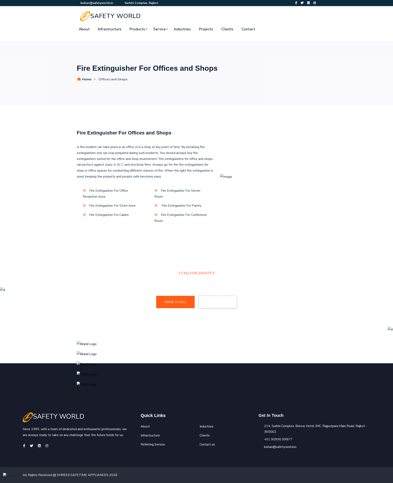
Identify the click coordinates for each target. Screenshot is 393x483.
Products (137, 29)
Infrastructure (109, 29)
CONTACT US (217, 302)
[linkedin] (308, 3)
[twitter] (302, 3)
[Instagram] (314, 3)
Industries (182, 29)
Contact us (207, 444)
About (84, 29)
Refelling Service (153, 444)
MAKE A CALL (175, 302)
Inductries (206, 426)
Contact (248, 29)
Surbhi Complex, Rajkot (141, 3)
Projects (206, 29)
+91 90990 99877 (278, 439)
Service (159, 29)
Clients (227, 29)
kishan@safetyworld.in (96, 3)
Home (86, 79)
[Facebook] (296, 3)
